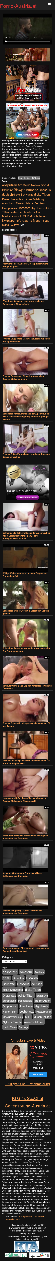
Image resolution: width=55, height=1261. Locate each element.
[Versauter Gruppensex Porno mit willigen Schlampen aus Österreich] (27, 856)
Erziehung (38, 199)
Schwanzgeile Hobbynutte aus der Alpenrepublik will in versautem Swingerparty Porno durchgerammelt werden (26, 535)
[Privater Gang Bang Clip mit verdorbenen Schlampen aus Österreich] (27, 893)
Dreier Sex (8, 199)
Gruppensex (9, 208)
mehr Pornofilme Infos (12, 166)
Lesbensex (16, 212)
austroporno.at (25, 1216)
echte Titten (24, 199)
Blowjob (19, 189)
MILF (26, 216)
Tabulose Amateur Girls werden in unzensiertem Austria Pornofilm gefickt (26, 949)
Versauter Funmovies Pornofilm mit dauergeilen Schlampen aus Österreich (25, 837)
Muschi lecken (38, 216)
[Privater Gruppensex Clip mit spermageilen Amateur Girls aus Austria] (27, 359)
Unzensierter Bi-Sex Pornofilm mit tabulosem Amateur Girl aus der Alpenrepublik (24, 799)
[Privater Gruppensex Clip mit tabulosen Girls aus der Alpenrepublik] (27, 322)
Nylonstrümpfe (11, 220)
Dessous (45, 189)
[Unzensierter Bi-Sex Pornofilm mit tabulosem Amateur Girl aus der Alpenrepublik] (27, 781)
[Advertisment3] (27, 482)
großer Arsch (38, 203)
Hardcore (24, 207)
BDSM (45, 185)
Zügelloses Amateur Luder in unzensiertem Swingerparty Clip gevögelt (23, 302)
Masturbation (32, 212)
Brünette (32, 189)
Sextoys (14, 225)
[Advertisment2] (27, 121)
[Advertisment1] (27, 83)
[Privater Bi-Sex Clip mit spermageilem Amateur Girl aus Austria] (27, 706)
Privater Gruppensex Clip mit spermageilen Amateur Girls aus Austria (23, 377)
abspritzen (9, 185)
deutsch (7, 194)
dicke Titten (42, 194)
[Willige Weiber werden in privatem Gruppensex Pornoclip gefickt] (27, 556)
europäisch (8, 203)
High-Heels (37, 208)
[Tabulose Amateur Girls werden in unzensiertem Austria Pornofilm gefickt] (27, 931)
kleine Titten (10, 1011)
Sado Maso (10, 1027)
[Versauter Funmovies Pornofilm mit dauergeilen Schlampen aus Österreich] (27, 818)
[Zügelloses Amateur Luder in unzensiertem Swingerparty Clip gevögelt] (27, 284)
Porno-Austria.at (18, 5)
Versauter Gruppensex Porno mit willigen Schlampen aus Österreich (22, 874)
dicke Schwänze (23, 194)
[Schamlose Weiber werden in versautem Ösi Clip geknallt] (27, 594)
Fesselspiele (23, 203)
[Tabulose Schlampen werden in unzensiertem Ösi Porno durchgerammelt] (27, 744)
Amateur (24, 185)
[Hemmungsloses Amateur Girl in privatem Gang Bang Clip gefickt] (27, 247)
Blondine (7, 190)
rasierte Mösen (32, 220)
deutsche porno (13, 1219)
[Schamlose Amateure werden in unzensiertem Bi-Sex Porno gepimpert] (27, 631)
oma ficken (39, 1216)
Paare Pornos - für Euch (29, 177)
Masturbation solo (12, 216)
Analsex (35, 185)
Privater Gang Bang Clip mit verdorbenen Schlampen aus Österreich (22, 912)
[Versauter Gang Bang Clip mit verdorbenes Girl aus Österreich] (27, 669)
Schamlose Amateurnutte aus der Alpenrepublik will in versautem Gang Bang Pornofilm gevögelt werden (26, 416)
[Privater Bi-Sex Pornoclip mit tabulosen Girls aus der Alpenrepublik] (27, 437)
